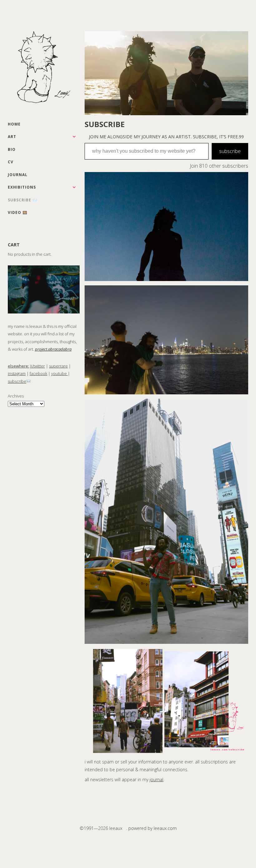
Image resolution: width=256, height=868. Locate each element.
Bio (12, 149)
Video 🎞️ (17, 212)
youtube (59, 373)
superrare (58, 366)
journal (156, 779)
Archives (16, 396)
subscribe (17, 381)
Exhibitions (22, 187)
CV (10, 162)
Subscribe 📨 (22, 200)
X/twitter (37, 366)
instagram (17, 373)
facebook (38, 373)
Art (12, 136)
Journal (17, 174)
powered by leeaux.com (152, 828)
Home (14, 124)
